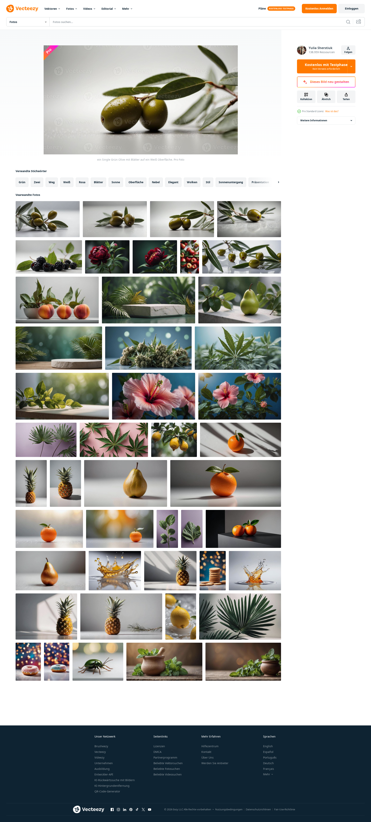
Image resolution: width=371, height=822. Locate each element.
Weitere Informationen (313, 120)
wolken (192, 182)
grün (22, 182)
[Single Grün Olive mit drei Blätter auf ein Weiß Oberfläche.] (48, 219)
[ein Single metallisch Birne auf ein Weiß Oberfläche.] (50, 570)
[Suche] (348, 21)
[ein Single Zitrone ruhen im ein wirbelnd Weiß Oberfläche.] (180, 616)
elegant (173, 182)
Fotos (70, 9)
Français (268, 769)
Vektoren (50, 9)
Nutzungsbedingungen (228, 809)
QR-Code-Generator (107, 791)
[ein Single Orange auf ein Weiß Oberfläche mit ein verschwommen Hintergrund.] (49, 529)
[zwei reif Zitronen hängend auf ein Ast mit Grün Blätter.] (174, 440)
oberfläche (136, 182)
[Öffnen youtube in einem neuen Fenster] (149, 809)
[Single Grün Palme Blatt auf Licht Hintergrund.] (240, 616)
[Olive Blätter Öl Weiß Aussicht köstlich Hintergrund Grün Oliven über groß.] (241, 257)
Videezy (99, 757)
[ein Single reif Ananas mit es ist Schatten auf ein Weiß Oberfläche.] (31, 483)
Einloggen (351, 8)
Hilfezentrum (210, 746)
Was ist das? (331, 111)
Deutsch (268, 763)
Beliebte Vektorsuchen (168, 763)
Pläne (262, 8)
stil (208, 182)
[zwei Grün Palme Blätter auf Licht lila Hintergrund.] (46, 440)
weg (52, 182)
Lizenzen (159, 746)
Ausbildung (102, 769)
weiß (66, 182)
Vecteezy (100, 752)
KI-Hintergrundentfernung (112, 786)
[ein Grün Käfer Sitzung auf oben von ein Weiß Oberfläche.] (97, 662)
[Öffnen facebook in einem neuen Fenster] (112, 809)
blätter (98, 182)
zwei (37, 182)
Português (270, 757)
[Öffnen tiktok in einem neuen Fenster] (137, 809)
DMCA (157, 752)
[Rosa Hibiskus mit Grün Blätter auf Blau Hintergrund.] (153, 396)
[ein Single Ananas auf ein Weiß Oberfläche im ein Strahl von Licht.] (170, 570)
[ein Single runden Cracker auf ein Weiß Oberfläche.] (213, 570)
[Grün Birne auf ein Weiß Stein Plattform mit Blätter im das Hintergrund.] (239, 300)
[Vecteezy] (22, 8)
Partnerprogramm (165, 757)
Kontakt (206, 752)
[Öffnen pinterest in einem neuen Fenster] (130, 809)
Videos (87, 9)
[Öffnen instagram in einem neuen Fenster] (118, 809)
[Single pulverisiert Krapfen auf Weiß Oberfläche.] (28, 662)
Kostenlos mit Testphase (326, 66)
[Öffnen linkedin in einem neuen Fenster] (124, 809)
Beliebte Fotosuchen (166, 769)
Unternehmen (103, 763)
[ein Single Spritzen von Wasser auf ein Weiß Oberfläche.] (115, 570)
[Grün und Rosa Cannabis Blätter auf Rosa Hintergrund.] (114, 440)
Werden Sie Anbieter (214, 763)
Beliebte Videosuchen (167, 774)
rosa (82, 182)
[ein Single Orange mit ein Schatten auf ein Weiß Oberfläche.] (240, 440)
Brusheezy (101, 746)
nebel (156, 182)
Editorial (107, 9)
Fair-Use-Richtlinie (284, 809)
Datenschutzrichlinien (258, 809)
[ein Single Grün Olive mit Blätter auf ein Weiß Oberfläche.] (182, 219)
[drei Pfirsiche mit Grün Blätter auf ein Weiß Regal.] (57, 300)
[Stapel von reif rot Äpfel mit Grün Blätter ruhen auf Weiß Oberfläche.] (189, 257)
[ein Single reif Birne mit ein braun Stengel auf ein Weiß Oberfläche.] (125, 483)
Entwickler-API (103, 774)
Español (268, 752)
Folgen (348, 52)
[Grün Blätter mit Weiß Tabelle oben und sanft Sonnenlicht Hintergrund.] (62, 396)
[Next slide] (275, 182)
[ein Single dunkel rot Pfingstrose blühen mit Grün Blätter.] (107, 257)
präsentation (260, 182)
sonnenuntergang (231, 182)
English (268, 746)
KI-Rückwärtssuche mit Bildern (114, 780)
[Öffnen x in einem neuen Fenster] (143, 809)
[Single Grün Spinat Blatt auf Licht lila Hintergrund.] (167, 529)
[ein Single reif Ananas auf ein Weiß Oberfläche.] (121, 616)
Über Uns (207, 757)
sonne (116, 182)
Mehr (125, 9)
